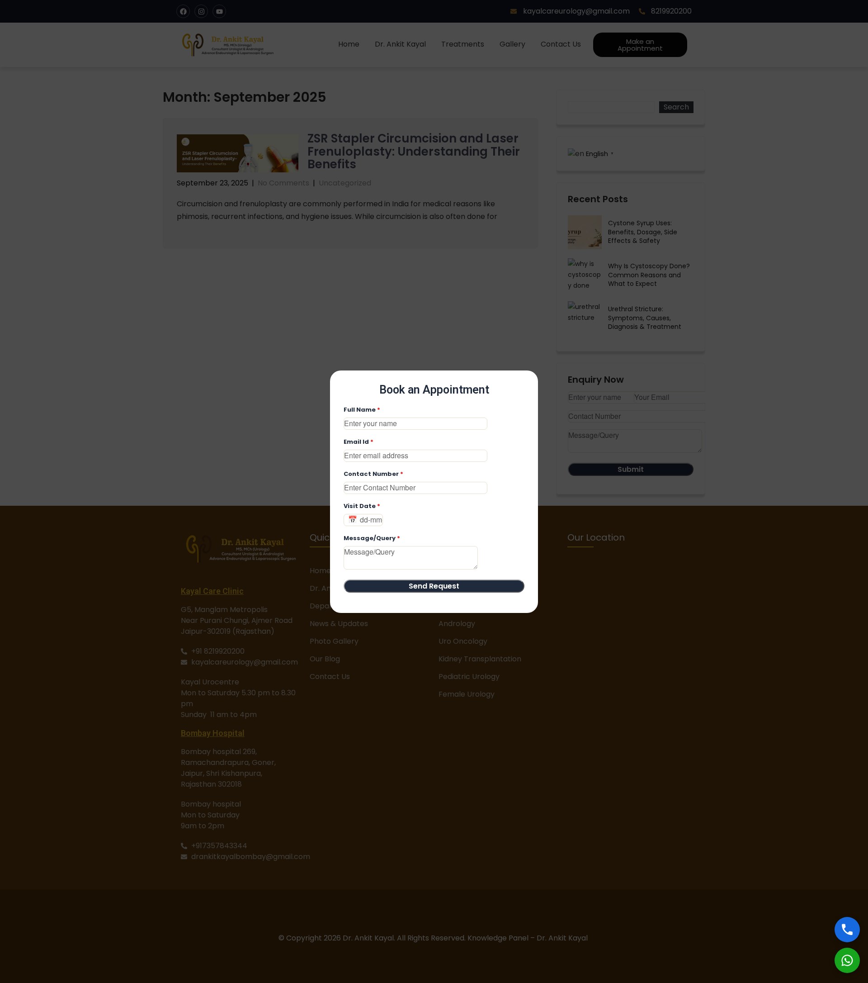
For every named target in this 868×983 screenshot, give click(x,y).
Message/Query (372, 538)
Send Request (434, 586)
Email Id (358, 441)
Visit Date (362, 506)
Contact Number (373, 474)
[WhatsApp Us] (847, 960)
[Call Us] (847, 929)
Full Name (362, 409)
